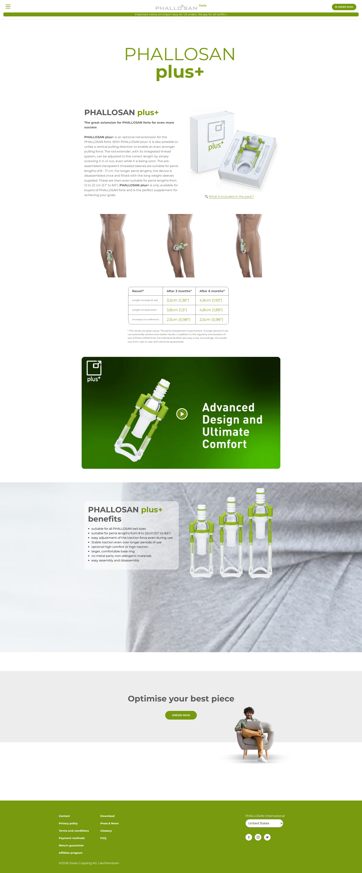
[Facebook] (248, 837)
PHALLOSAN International (265, 816)
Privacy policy (68, 823)
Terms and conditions (74, 830)
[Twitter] (267, 837)
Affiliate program (71, 853)
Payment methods (72, 838)
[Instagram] (258, 837)
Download (107, 816)
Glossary (106, 830)
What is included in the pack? (231, 196)
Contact (64, 816)
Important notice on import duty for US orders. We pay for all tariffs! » (181, 14)
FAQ (103, 838)
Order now (345, 6)
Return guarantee (71, 845)
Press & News (109, 823)
